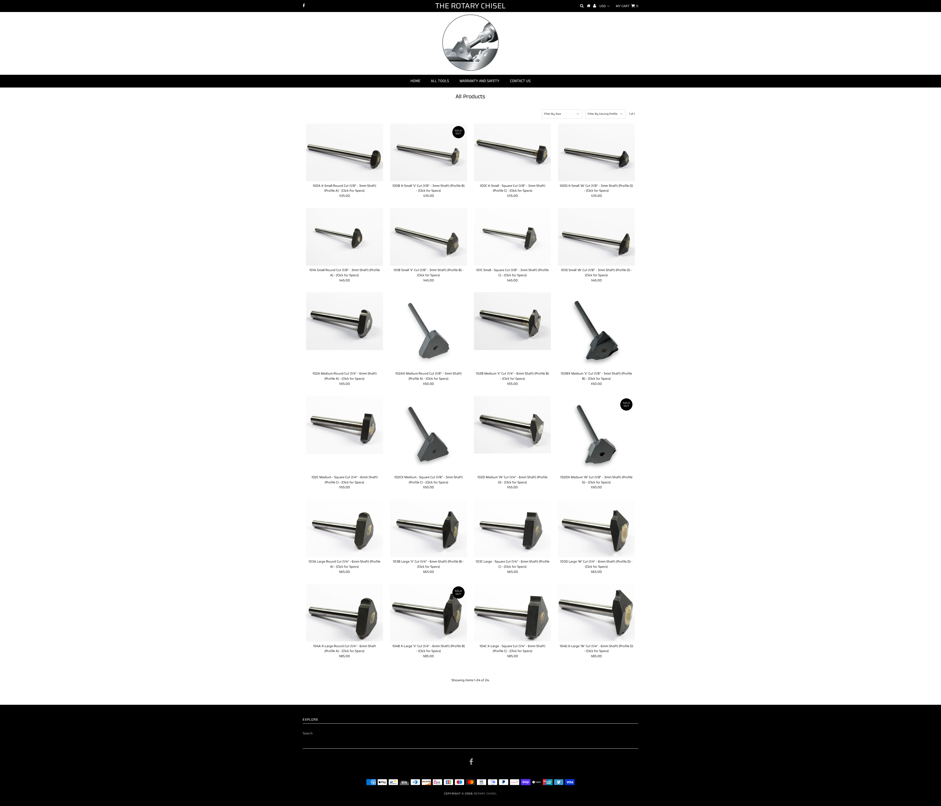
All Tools (440, 81)
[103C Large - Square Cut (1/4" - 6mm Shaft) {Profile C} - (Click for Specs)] (512, 528)
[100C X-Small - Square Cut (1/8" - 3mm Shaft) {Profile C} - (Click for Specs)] (512, 152)
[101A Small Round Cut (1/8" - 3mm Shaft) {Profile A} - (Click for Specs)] (344, 237)
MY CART (627, 6)
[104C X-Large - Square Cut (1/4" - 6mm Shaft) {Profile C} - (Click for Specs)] (512, 613)
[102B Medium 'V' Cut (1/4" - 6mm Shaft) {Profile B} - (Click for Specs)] (512, 321)
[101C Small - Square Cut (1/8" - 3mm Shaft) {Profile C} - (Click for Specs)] (512, 237)
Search (308, 733)
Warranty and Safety (479, 81)
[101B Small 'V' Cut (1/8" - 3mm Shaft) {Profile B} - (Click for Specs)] (428, 237)
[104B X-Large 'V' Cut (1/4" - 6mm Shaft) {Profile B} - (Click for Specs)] (428, 613)
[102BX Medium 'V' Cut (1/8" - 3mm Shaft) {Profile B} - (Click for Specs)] (596, 330)
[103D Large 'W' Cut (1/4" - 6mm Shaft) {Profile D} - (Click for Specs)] (596, 528)
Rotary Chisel (485, 794)
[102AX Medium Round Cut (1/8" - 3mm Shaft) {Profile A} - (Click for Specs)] (428, 330)
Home (415, 81)
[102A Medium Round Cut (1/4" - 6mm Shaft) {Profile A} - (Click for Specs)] (344, 321)
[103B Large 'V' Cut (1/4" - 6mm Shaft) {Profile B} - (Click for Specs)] (428, 528)
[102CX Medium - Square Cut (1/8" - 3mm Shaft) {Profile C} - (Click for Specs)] (428, 434)
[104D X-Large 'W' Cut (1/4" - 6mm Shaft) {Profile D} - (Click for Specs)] (596, 613)
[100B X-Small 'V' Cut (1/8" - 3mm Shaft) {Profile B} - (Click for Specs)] (428, 152)
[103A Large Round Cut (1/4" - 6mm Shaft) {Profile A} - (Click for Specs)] (344, 528)
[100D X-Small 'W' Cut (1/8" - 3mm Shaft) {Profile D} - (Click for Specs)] (596, 152)
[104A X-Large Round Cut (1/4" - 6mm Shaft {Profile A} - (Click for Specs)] (344, 613)
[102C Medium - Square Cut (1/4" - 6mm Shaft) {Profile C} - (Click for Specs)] (344, 425)
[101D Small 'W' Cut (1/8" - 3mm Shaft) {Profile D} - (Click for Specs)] (596, 237)
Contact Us (520, 81)
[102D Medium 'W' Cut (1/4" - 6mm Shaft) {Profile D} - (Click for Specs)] (512, 424)
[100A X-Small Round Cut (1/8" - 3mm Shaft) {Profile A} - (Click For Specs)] (344, 152)
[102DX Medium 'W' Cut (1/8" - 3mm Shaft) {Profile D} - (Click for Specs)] (596, 434)
